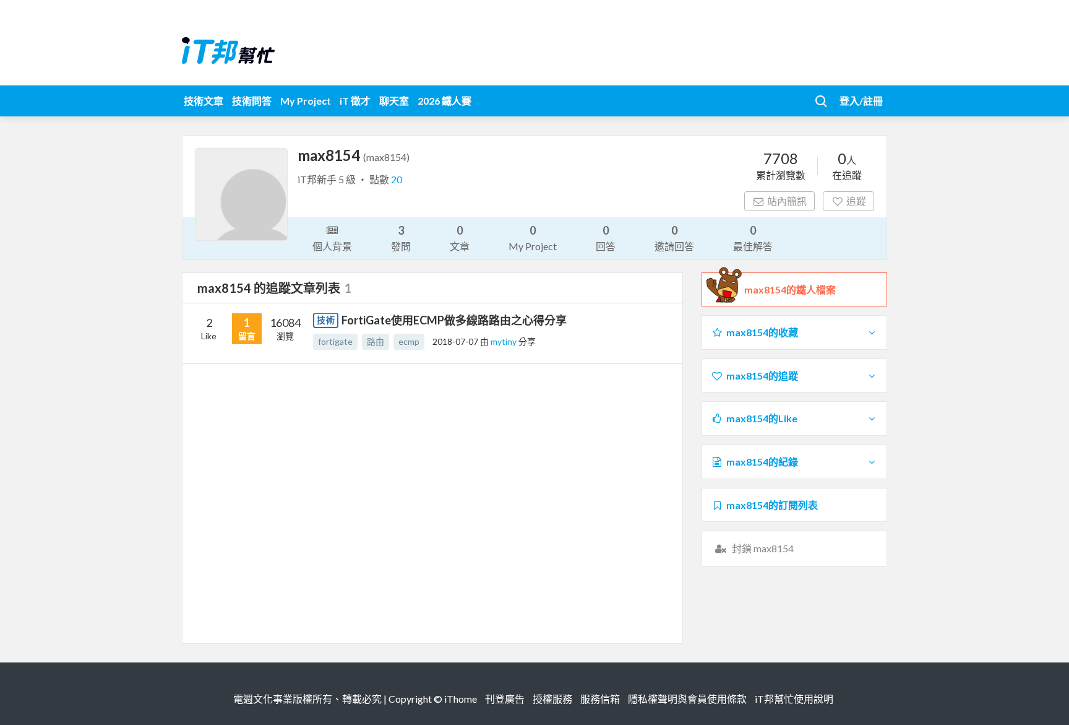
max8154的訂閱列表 (772, 505)
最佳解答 (753, 238)
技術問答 (252, 100)
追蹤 (856, 201)
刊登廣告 (505, 699)
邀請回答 (674, 238)
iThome (460, 699)
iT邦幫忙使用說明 (794, 699)
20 (396, 179)
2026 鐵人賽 (444, 100)
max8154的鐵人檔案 (790, 289)
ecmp (408, 341)
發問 (401, 238)
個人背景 (332, 246)
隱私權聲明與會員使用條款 (687, 699)
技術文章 (203, 100)
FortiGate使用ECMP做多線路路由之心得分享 (454, 320)
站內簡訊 (787, 201)
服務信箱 (600, 699)
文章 (460, 238)
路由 (375, 341)
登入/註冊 (861, 100)
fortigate (335, 341)
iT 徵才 (355, 100)
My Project (305, 100)
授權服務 (552, 699)
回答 (606, 238)
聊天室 (394, 100)
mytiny (504, 341)
